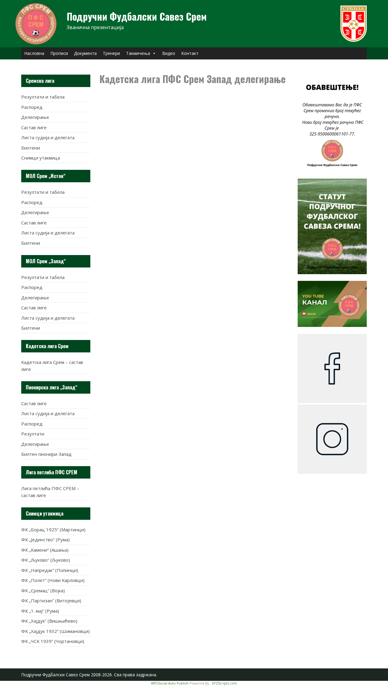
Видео (168, 53)
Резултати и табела (43, 97)
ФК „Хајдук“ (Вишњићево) (49, 621)
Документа (85, 53)
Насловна (34, 53)
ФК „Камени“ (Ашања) (45, 550)
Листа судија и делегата (48, 137)
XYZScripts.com (224, 683)
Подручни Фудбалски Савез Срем (137, 16)
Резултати (32, 434)
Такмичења (138, 53)
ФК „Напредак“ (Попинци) (49, 570)
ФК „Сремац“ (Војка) (43, 590)
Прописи (59, 53)
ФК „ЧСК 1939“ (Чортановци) (52, 641)
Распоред (31, 107)
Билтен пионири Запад (46, 454)
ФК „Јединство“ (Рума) (45, 539)
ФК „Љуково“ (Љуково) (45, 560)
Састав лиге (34, 127)
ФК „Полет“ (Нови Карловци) (53, 580)
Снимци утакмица (40, 158)
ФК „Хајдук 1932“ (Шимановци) (55, 631)
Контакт (190, 53)
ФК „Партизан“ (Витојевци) (51, 600)
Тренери (111, 53)
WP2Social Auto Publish (170, 683)
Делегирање (35, 117)
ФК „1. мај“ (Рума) (40, 611)
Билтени (30, 148)
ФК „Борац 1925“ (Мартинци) (53, 529)
